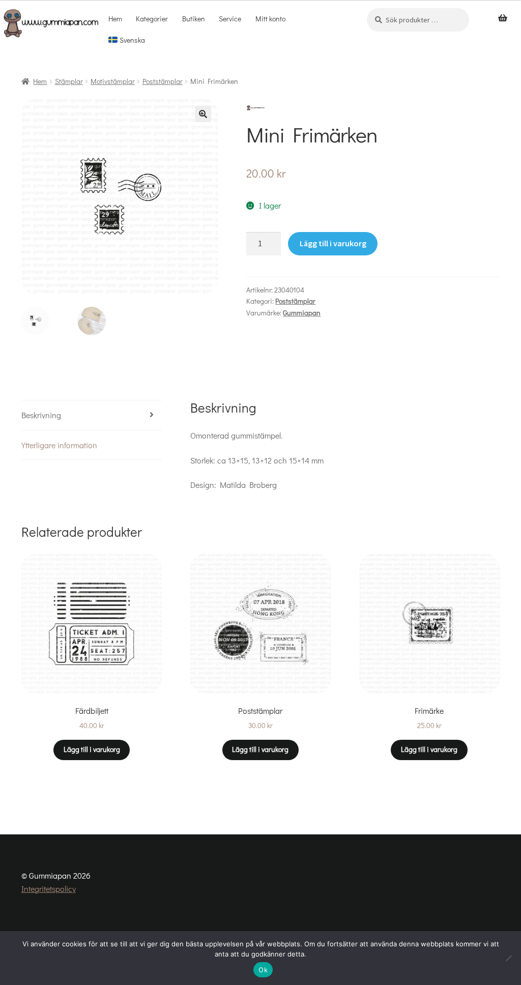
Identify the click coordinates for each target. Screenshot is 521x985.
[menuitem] (126, 40)
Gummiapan (302, 312)
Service (230, 18)
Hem (115, 18)
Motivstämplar (113, 81)
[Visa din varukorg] (502, 18)
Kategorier (152, 18)
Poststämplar (162, 81)
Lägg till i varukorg (333, 243)
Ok (263, 970)
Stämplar (69, 81)
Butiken (193, 18)
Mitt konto (270, 18)
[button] (203, 114)
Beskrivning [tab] (41, 415)
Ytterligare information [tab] (59, 445)
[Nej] (508, 958)
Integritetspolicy (48, 888)
